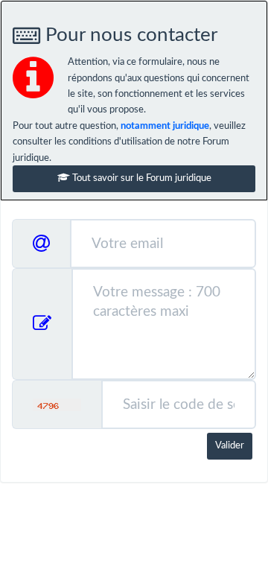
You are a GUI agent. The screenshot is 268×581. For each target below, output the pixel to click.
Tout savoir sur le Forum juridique (140, 178)
